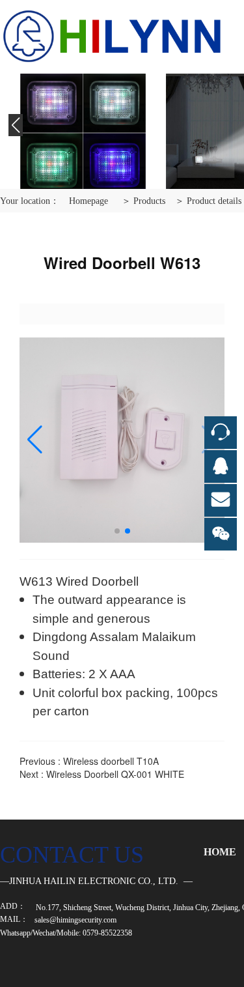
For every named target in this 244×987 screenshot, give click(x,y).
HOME (220, 851)
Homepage (88, 201)
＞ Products (143, 201)
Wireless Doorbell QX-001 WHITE (115, 773)
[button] (15, 131)
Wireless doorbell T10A (111, 760)
